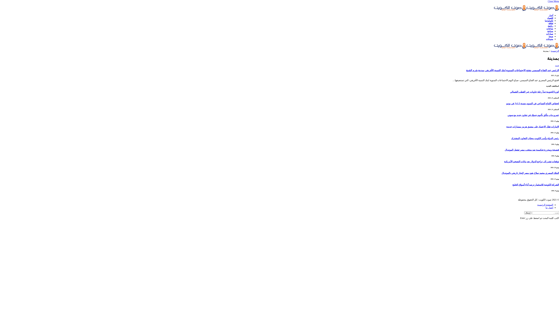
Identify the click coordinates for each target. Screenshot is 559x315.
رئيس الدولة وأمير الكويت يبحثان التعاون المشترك (535, 138)
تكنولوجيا (549, 21)
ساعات (549, 28)
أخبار (551, 15)
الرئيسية (555, 51)
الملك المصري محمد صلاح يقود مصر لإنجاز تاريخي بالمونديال (530, 173)
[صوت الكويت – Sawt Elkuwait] (526, 10)
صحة (551, 36)
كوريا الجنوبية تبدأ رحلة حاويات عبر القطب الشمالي (534, 92)
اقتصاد (550, 18)
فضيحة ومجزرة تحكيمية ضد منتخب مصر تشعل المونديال (532, 150)
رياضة (550, 26)
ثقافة (551, 23)
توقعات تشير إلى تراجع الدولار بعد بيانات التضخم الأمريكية (531, 161)
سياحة (550, 31)
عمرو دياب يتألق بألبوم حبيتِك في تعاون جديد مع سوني (533, 115)
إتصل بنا (549, 207)
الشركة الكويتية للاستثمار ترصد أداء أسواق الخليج (535, 184)
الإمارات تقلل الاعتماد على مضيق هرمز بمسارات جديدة (532, 126)
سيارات (549, 34)
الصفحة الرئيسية (545, 205)
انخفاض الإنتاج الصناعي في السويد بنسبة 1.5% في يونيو (532, 103)
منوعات (549, 39)
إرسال (527, 213)
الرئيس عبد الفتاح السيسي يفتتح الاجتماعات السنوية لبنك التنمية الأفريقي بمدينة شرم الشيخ (512, 70)
